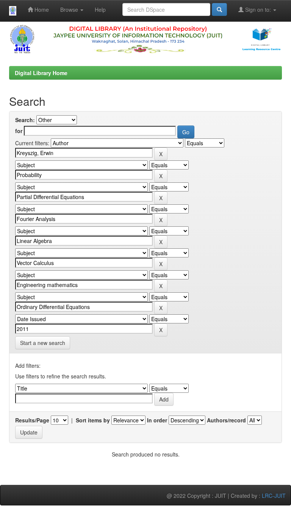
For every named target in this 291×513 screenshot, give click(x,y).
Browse (70, 9)
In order (157, 420)
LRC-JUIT (274, 495)
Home (41, 9)
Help (100, 9)
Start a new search (42, 343)
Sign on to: (258, 9)
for (18, 131)
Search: (25, 120)
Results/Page (32, 420)
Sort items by (93, 420)
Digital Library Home (41, 73)
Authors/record (226, 420)
